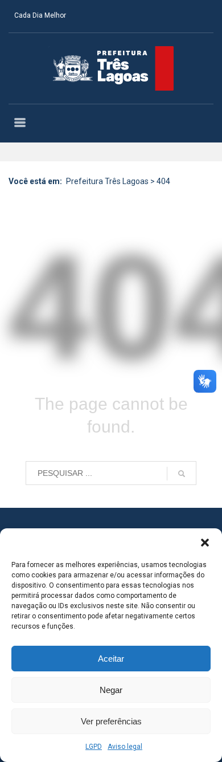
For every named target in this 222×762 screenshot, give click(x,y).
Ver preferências (111, 721)
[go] (181, 474)
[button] (205, 542)
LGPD (93, 747)
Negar (111, 690)
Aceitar (111, 658)
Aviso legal (125, 747)
